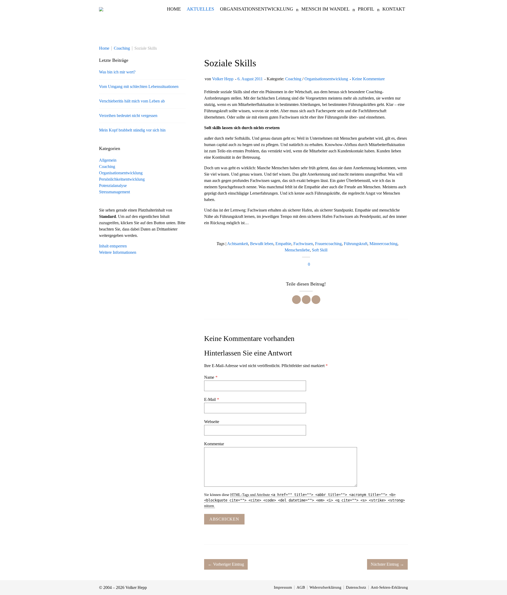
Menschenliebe (297, 250)
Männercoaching (383, 243)
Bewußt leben (261, 243)
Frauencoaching (328, 243)
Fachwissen (303, 243)
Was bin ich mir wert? (117, 72)
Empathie (283, 243)
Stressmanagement (114, 192)
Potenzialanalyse (113, 185)
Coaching (293, 79)
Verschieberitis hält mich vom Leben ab (132, 101)
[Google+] (316, 299)
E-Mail (211, 399)
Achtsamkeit (237, 243)
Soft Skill (319, 250)
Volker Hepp (222, 79)
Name (210, 377)
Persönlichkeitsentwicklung (122, 179)
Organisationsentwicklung (326, 79)
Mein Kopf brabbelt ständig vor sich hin (132, 130)
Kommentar (214, 444)
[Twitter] (306, 299)
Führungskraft (355, 243)
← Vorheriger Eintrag (226, 564)
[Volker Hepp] (101, 9)
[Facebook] (296, 299)
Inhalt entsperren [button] (113, 246)
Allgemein (107, 160)
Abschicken (224, 519)
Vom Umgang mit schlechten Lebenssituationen (139, 86)
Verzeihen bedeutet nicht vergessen (128, 115)
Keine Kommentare (368, 79)
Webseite (211, 421)
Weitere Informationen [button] (117, 252)
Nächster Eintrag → (387, 564)
